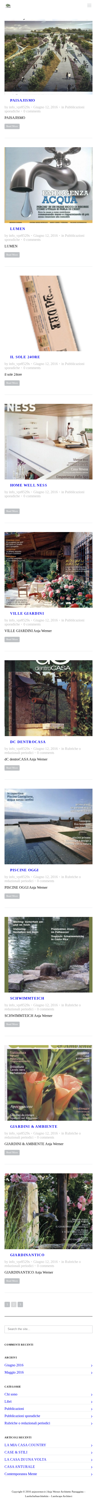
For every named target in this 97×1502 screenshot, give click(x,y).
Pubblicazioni (14, 1409)
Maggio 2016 (14, 1372)
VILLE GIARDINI (27, 613)
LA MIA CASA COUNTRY (25, 1445)
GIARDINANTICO (27, 1255)
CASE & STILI (16, 1452)
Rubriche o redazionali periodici (27, 1423)
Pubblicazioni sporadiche (22, 1416)
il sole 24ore (25, 357)
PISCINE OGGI (24, 870)
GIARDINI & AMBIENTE (34, 1126)
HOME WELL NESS (28, 485)
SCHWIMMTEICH (27, 998)
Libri (8, 1401)
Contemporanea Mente (21, 1474)
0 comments (32, 111)
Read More (12, 126)
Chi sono (11, 1394)
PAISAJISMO (22, 100)
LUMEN (17, 229)
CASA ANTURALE (20, 1467)
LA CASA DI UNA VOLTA (25, 1459)
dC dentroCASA (28, 742)
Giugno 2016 (14, 1365)
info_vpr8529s (19, 107)
